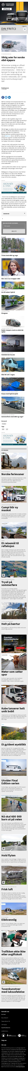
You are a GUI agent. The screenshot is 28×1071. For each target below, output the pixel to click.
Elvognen (4, 313)
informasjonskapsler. (20, 1066)
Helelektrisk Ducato (8, 355)
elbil (3, 429)
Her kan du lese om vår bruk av (9, 1066)
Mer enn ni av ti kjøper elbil (10, 279)
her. (2, 1066)
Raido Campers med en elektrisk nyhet (12, 331)
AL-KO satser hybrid (8, 292)
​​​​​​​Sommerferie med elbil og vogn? (12, 417)
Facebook (2, 97)
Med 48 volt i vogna (8, 375)
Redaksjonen (5, 88)
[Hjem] (8, 29)
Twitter (6, 97)
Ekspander (25, 29)
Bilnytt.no (7, 136)
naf (7, 429)
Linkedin (9, 97)
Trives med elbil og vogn (9, 255)
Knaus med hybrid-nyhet (9, 394)
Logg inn (24, 26)
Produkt (4, 423)
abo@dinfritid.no (4, 1031)
